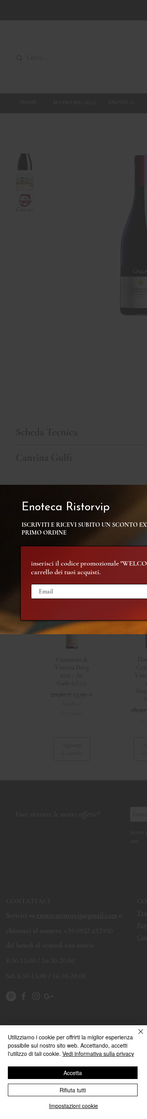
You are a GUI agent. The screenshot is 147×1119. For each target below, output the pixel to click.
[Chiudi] (136, 1036)
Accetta (73, 1073)
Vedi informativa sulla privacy (98, 1053)
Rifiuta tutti (73, 1090)
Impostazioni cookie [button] (73, 1106)
